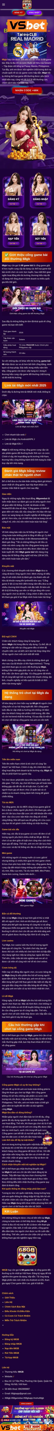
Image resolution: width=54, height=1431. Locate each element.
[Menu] (3, 4)
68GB (4, 1270)
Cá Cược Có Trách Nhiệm (17, 1316)
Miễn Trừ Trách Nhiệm (16, 1320)
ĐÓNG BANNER (26, 1403)
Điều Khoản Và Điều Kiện (17, 1311)
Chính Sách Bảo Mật (15, 1307)
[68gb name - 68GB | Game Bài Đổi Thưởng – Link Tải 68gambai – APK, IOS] (27, 4)
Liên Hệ (8, 1302)
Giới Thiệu (10, 1298)
